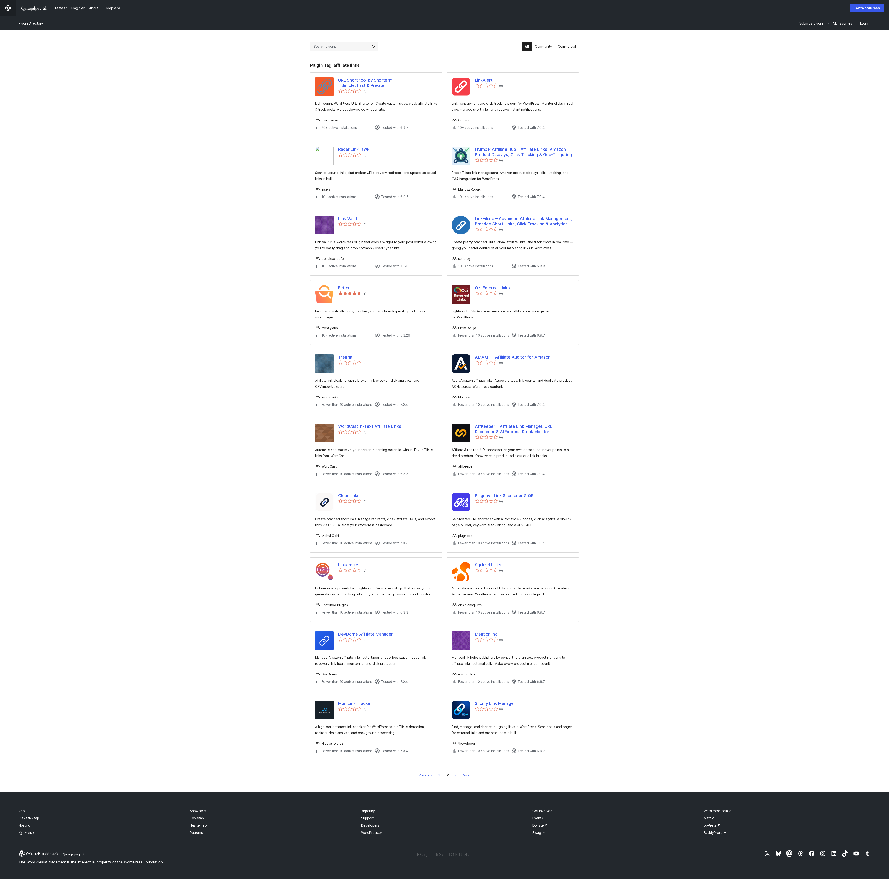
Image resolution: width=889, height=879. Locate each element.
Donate (540, 825)
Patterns (196, 833)
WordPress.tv (373, 833)
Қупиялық (26, 833)
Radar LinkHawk (353, 149)
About (23, 811)
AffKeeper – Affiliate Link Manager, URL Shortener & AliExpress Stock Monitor (513, 429)
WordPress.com (718, 811)
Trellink (345, 357)
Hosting (24, 825)
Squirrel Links (488, 564)
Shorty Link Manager (495, 703)
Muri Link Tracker (355, 703)
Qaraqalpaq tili (73, 854)
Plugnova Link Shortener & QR (504, 495)
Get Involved (542, 811)
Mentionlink (486, 634)
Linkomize (348, 564)
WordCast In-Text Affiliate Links (369, 426)
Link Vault (347, 218)
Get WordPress (867, 8)
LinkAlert (484, 80)
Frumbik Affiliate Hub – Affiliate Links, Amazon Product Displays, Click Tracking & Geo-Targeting (523, 152)
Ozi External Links (492, 287)
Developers (370, 825)
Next (466, 775)
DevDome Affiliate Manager (365, 634)
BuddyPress (715, 833)
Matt (709, 818)
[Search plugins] (373, 46)
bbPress (712, 825)
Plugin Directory (31, 23)
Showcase (198, 811)
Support (367, 818)
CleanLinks (349, 495)
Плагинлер (198, 825)
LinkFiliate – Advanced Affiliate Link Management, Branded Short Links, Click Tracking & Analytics (523, 221)
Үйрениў (368, 811)
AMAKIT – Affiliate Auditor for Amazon (513, 357)
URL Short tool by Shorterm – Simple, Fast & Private (365, 83)
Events (537, 818)
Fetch (343, 287)
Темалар (197, 818)
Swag (538, 833)
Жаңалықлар (29, 818)
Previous (425, 775)
